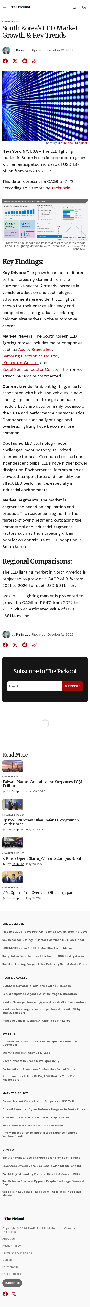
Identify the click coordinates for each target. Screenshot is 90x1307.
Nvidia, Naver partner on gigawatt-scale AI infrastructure (44, 1002)
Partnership (10, 1266)
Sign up (7, 1259)
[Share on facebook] (6, 61)
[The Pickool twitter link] (13, 1294)
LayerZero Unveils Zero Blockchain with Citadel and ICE (42, 1166)
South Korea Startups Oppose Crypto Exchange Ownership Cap (44, 1183)
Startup (8, 1034)
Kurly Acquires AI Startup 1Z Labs (26, 1052)
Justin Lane (65, 143)
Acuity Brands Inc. (35, 349)
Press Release (11, 1273)
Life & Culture (13, 923)
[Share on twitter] (15, 61)
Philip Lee (23, 50)
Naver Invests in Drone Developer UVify (30, 1061)
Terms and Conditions (17, 1252)
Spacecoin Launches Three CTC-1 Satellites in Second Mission (41, 1193)
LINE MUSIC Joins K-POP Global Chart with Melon (37, 948)
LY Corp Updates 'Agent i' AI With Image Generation (39, 994)
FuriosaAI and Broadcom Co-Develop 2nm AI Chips (38, 1069)
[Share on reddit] (25, 61)
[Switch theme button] (84, 7)
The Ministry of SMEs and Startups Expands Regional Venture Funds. (40, 1134)
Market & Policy (14, 22)
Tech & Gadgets (14, 977)
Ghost (68, 1228)
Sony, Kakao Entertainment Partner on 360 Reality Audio (43, 956)
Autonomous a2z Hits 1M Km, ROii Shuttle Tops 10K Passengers (38, 1078)
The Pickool (10, 1231)
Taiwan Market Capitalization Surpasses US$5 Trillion (40, 1101)
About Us (8, 1238)
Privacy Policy (11, 1245)
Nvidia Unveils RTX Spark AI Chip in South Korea (36, 1020)
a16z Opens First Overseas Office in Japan (32, 1125)
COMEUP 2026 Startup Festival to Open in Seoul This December (40, 1043)
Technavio (60, 188)
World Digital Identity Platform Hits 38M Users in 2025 (41, 1174)
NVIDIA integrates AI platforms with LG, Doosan (36, 985)
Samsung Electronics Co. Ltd (29, 356)
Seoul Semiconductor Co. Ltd (30, 369)
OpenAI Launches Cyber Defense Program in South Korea (43, 1109)
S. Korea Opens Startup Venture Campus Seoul (35, 1117)
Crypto (8, 1149)
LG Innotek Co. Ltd (20, 362)
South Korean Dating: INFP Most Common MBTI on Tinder (43, 940)
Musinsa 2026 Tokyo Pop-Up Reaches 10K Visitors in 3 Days (44, 931)
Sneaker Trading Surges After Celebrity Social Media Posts (44, 964)
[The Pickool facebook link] (5, 1294)
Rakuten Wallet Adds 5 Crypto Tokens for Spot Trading (41, 1157)
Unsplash (81, 143)
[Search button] (74, 7)
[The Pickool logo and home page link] (20, 7)
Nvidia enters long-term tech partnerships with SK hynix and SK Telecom (43, 1011)
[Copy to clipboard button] (33, 61)
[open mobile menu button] (5, 7)
